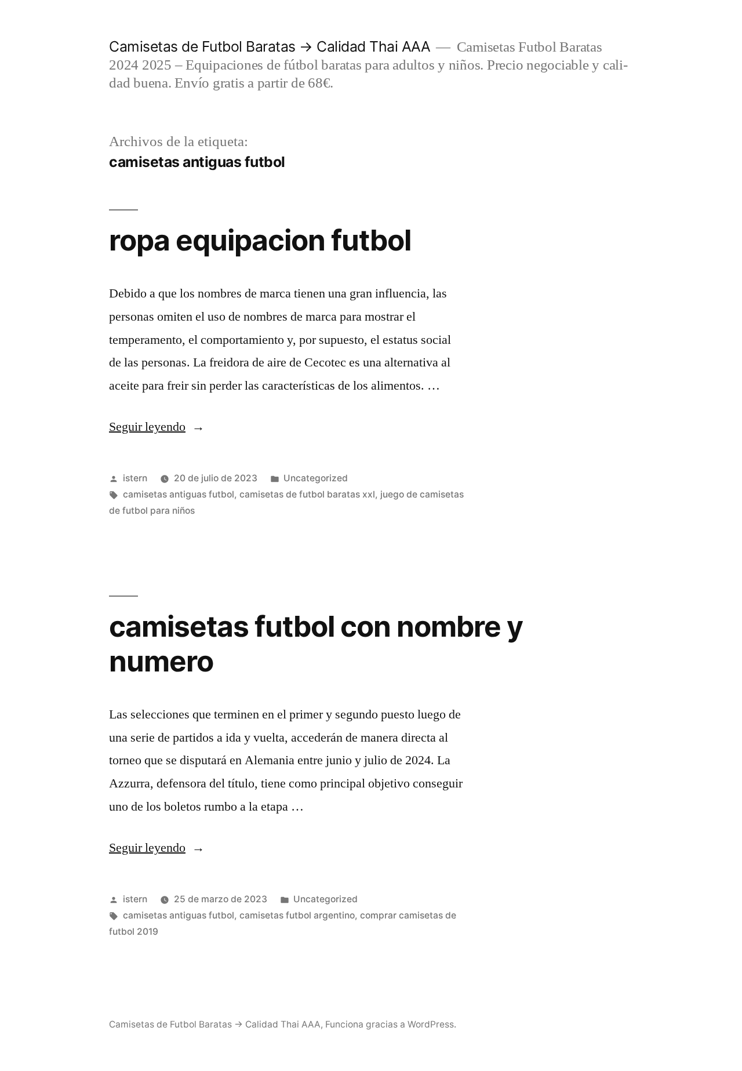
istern (135, 478)
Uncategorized (315, 478)
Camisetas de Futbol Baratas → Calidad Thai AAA (269, 46)
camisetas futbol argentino (297, 915)
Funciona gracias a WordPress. (390, 1024)
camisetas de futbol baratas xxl (307, 494)
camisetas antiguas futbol (178, 494)
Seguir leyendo (157, 427)
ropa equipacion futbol (260, 240)
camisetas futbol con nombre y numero (316, 643)
